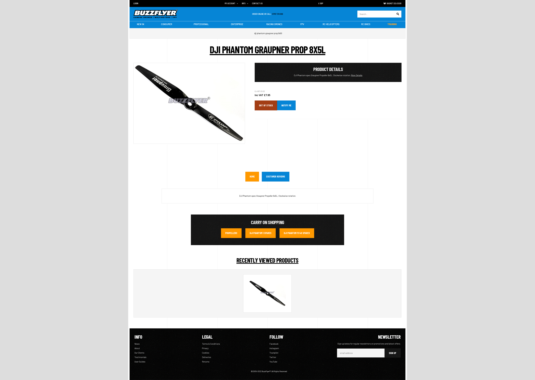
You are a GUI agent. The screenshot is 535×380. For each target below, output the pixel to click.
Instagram (274, 348)
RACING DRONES (274, 24)
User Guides (139, 361)
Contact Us (257, 3)
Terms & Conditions (211, 344)
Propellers (231, 233)
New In (140, 24)
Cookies (205, 352)
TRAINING (392, 24)
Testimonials (140, 357)
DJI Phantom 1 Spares (260, 233)
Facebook (273, 344)
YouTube (273, 361)
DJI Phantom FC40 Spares (297, 233)
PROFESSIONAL (201, 24)
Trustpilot (273, 352)
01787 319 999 (277, 14)
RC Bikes (365, 24)
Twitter (272, 357)
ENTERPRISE (237, 24)
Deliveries (206, 357)
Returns (205, 361)
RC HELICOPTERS (331, 24)
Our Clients (139, 352)
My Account (230, 3)
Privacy (205, 348)
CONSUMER (166, 24)
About (137, 348)
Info (243, 3)
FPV (302, 24)
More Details (356, 75)
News (137, 344)
